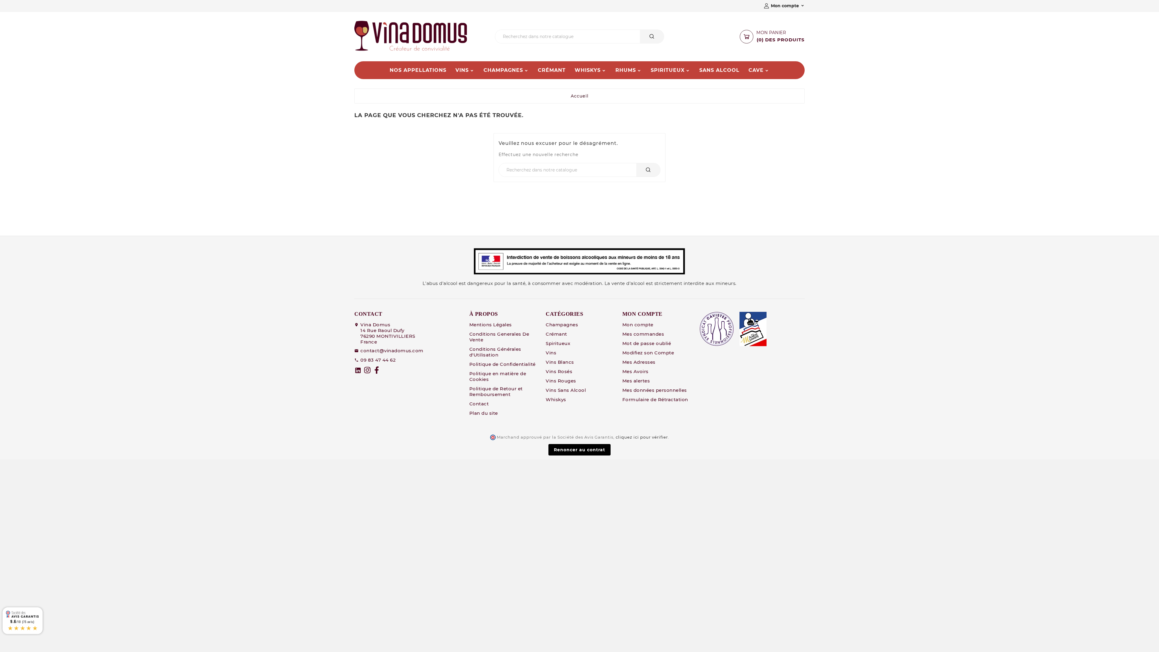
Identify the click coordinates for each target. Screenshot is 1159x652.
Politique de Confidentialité (502, 364)
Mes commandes (643, 334)
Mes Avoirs (635, 371)
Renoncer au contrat (579, 449)
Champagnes (562, 325)
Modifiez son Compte (648, 353)
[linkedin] (358, 370)
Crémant (556, 334)
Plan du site (483, 413)
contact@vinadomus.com (391, 350)
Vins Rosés (559, 371)
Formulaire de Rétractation (655, 399)
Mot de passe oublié (646, 343)
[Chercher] (652, 36)
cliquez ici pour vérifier (642, 437)
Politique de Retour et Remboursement (496, 391)
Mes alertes (636, 381)
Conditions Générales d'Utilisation (495, 352)
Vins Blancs (560, 362)
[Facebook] (376, 370)
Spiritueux (558, 343)
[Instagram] (367, 370)
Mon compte (637, 325)
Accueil (580, 96)
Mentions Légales (490, 325)
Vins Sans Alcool (566, 390)
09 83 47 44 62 (378, 360)
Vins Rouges (561, 381)
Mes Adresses (639, 362)
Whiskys (556, 399)
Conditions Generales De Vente (499, 337)
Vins (551, 353)
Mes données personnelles (654, 390)
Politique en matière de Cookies (497, 376)
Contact (479, 404)
